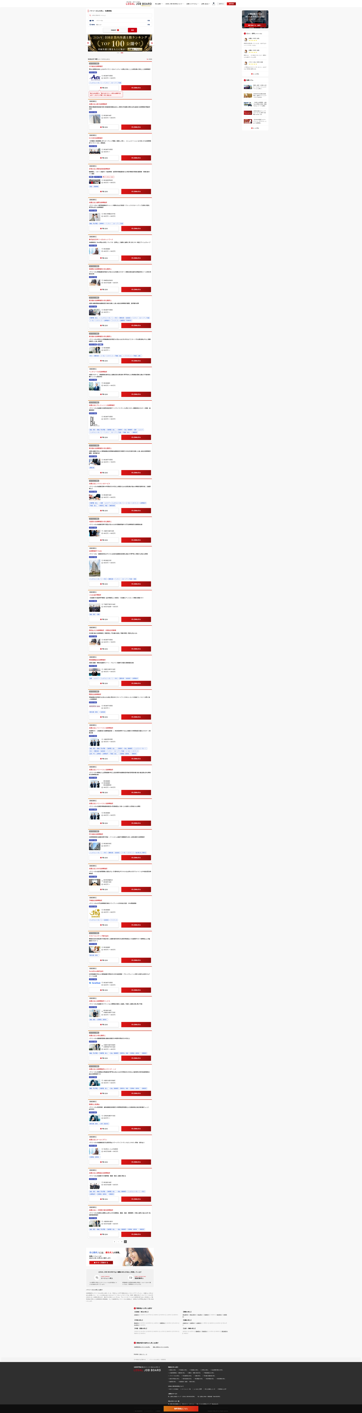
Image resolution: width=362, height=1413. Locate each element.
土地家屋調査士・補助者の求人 (177, 1373)
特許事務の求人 (210, 1378)
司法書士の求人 (183, 1370)
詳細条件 (113, 30)
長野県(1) (162, 1323)
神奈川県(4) (193, 1314)
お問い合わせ (205, 4)
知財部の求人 (172, 1381)
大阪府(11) (185, 1323)
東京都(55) (185, 1314)
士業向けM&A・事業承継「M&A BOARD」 (210, 1396)
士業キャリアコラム (191, 4)
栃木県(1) (219, 1314)
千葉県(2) (206, 1314)
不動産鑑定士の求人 (209, 1373)
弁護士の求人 (172, 1370)
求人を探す (158, 4)
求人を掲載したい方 (210, 1389)
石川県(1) (136, 1325)
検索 (132, 30)
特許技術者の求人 (187, 1378)
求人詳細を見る (136, 87)
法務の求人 (198, 1375)
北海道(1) (136, 1314)
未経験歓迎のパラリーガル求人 (142, 1347)
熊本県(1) (204, 1331)
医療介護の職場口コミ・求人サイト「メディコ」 (182, 1404)
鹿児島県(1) (225, 1331)
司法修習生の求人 (187, 1375)
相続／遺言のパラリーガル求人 (161, 1347)
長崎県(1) (198, 1331)
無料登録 (231, 3)
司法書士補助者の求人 (209, 1375)
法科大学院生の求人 (174, 1378)
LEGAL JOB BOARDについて (174, 4)
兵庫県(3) (192, 1323)
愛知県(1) (136, 1323)
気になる (105, 87)
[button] (88, 43)
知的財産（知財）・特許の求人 (187, 1381)
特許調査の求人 (221, 1378)
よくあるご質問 (198, 1389)
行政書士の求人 (194, 1370)
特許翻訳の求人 (199, 1378)
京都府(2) (198, 1323)
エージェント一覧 (186, 1389)
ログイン (221, 3)
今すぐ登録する (102, 1262)
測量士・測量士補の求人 (194, 1373)
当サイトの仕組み (173, 1389)
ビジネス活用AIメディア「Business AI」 (209, 1404)
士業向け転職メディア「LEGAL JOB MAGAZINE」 (183, 1396)
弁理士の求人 (205, 1370)
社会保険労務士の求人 (217, 1370)
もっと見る (256, 74)
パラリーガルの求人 (174, 1375)
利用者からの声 (222, 1389)
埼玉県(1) (199, 1314)
